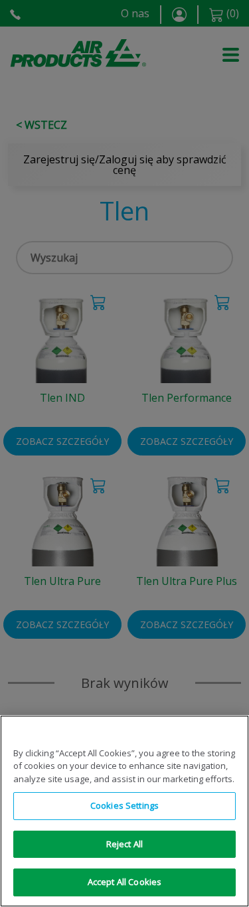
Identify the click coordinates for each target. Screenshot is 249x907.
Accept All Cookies (124, 882)
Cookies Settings (124, 805)
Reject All (124, 844)
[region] (124, 811)
